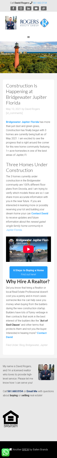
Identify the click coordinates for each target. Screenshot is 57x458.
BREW (25, 449)
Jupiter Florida (14, 229)
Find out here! (28, 272)
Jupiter (44, 345)
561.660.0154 (40, 2)
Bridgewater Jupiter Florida (22, 121)
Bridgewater (32, 345)
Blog (22, 345)
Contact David (39, 213)
